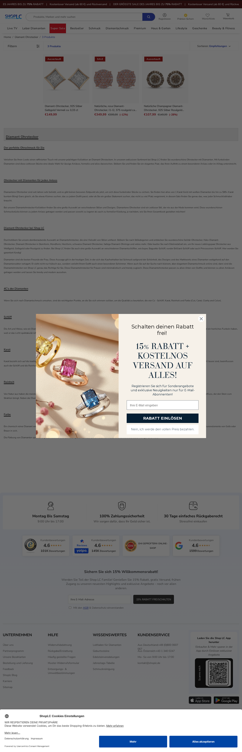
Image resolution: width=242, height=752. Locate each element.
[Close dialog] (201, 318)
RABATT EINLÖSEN (162, 418)
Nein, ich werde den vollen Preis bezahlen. (162, 429)
